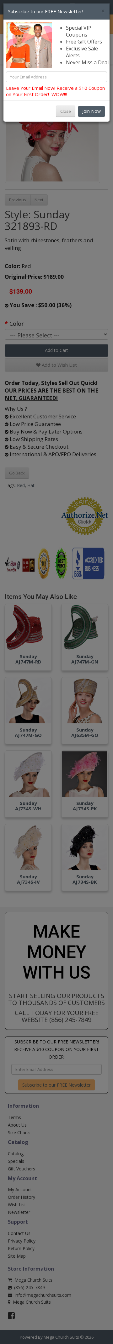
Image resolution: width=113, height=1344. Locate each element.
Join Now (91, 111)
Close (65, 111)
